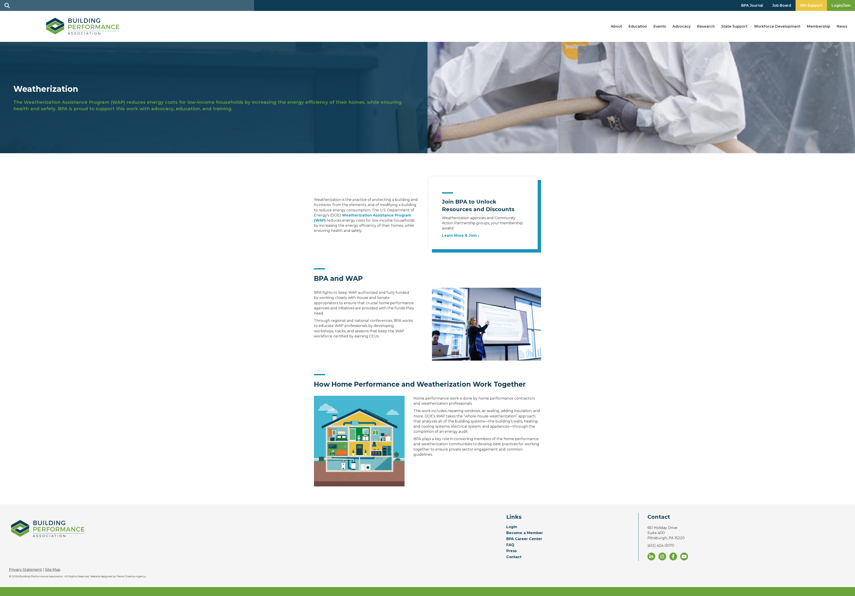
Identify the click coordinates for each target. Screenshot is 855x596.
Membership (818, 26)
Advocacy (681, 26)
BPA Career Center (524, 539)
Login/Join (841, 5)
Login (511, 527)
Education (638, 26)
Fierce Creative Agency (131, 576)
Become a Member (524, 533)
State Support (734, 26)
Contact (513, 557)
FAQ (510, 545)
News (842, 26)
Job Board (781, 5)
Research (706, 26)
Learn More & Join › (460, 235)
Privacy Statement (25, 569)
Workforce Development (777, 26)
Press (511, 551)
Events (659, 26)
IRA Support (811, 5)
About (616, 26)
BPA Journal (752, 5)
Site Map (52, 569)
